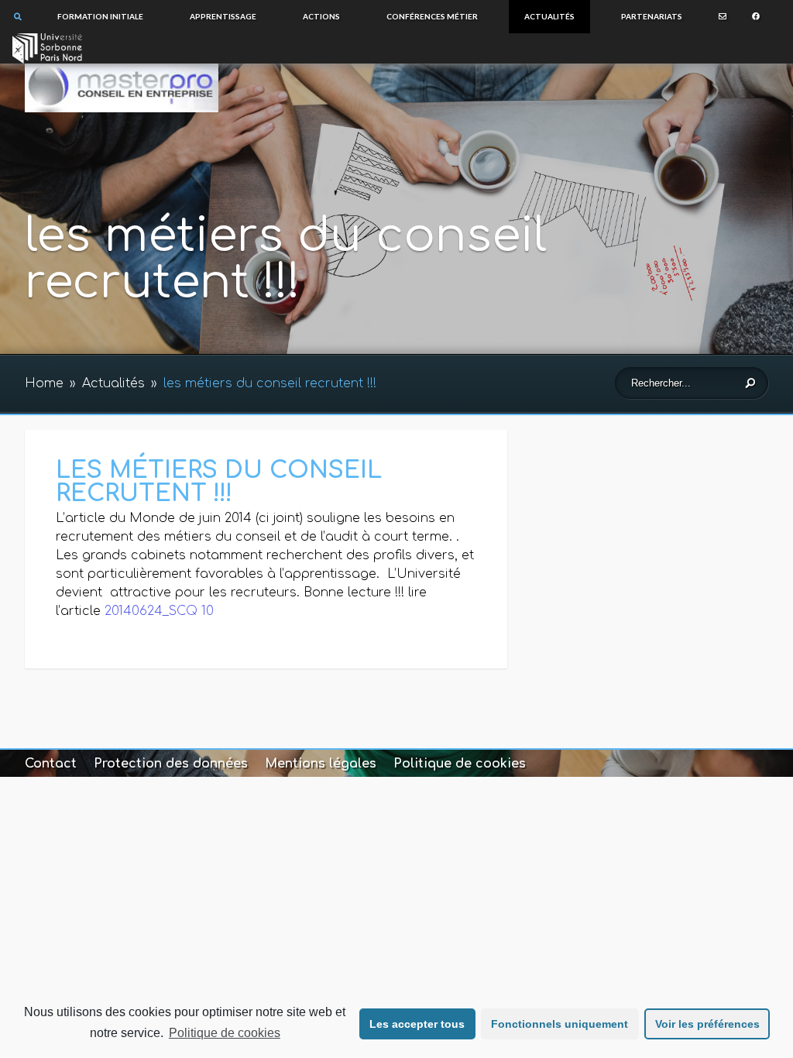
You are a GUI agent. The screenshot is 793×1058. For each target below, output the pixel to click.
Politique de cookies (224, 1032)
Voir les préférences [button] (707, 1024)
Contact (51, 764)
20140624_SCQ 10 (159, 611)
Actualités (113, 383)
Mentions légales (320, 764)
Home (44, 383)
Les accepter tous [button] (417, 1024)
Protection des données (171, 764)
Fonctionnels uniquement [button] (559, 1024)
